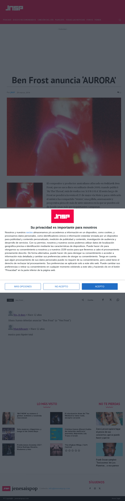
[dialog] (62, 250)
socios (29, 232)
